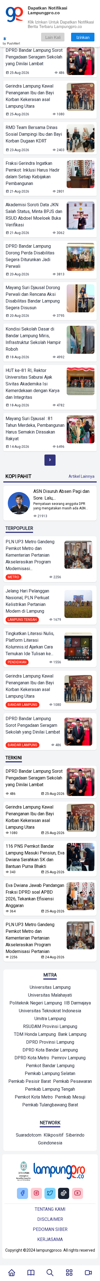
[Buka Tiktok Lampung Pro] (63, 1193)
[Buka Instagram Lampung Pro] (36, 1193)
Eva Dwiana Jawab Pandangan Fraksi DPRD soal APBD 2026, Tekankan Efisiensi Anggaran (35, 895)
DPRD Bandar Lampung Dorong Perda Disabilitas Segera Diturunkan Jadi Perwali (30, 256)
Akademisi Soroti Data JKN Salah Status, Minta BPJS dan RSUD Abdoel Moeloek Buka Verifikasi (34, 215)
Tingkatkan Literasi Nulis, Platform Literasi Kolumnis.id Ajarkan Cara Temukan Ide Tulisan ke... (30, 643)
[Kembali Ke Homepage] (11, 1273)
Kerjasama (50, 1239)
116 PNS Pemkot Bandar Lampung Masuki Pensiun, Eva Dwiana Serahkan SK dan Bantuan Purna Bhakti (35, 856)
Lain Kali (53, 37)
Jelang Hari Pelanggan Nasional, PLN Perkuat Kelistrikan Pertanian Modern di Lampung (27, 601)
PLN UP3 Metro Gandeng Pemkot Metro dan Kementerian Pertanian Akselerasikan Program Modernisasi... (30, 555)
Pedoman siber (50, 1229)
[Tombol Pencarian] (50, 1273)
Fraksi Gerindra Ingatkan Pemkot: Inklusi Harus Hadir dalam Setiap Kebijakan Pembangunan (32, 173)
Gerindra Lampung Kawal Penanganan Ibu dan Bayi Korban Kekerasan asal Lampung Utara (30, 96)
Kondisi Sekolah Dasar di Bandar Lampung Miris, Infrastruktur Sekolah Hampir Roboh (33, 339)
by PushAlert (11, 43)
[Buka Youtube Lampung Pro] (77, 1193)
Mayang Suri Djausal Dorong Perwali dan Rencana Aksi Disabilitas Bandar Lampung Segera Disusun (33, 297)
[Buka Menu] (69, 1273)
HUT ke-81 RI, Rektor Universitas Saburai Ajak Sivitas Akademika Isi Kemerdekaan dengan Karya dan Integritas (32, 384)
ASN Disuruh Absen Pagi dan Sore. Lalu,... (61, 495)
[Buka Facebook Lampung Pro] (22, 1193)
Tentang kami (50, 1209)
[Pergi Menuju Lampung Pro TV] (88, 1273)
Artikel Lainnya (81, 476)
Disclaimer (50, 1219)
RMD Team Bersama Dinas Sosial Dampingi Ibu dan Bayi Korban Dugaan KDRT (34, 134)
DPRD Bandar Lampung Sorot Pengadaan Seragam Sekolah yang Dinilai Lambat (34, 57)
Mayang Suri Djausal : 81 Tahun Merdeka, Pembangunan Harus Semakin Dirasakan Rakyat (35, 428)
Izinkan (82, 37)
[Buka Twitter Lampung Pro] (50, 1193)
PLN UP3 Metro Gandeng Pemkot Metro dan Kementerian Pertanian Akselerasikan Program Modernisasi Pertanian (30, 938)
